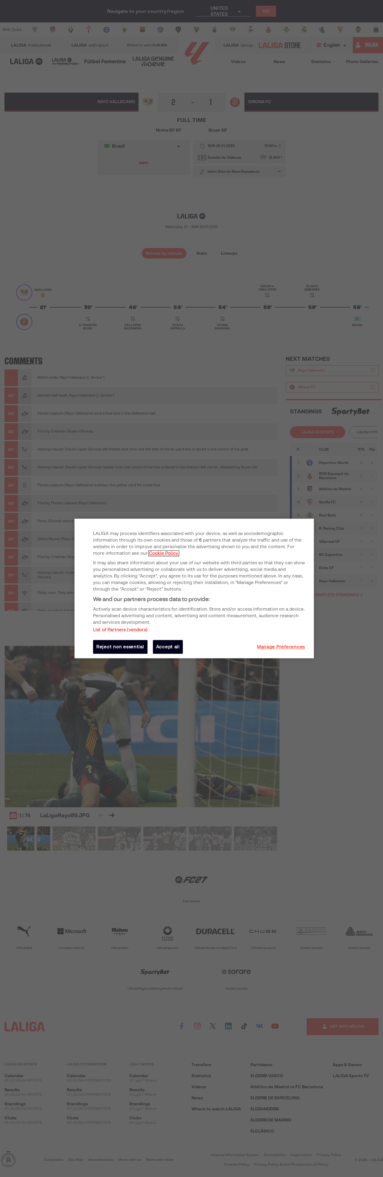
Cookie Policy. (164, 553)
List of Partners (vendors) (120, 629)
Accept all (168, 646)
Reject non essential (120, 646)
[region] (194, 588)
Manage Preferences (281, 646)
